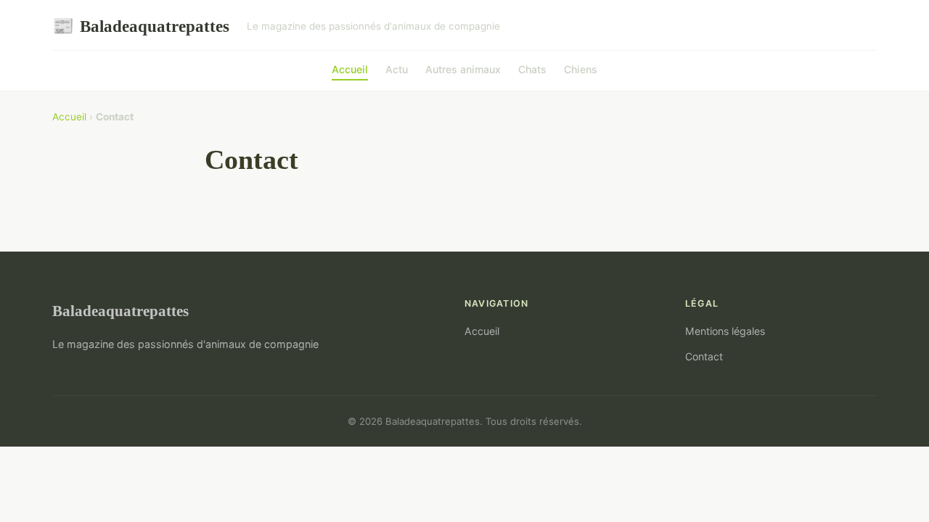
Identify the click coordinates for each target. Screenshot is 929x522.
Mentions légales (725, 331)
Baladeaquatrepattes (140, 26)
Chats (532, 69)
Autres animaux (463, 69)
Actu (396, 69)
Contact (704, 356)
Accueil (350, 69)
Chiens (580, 69)
